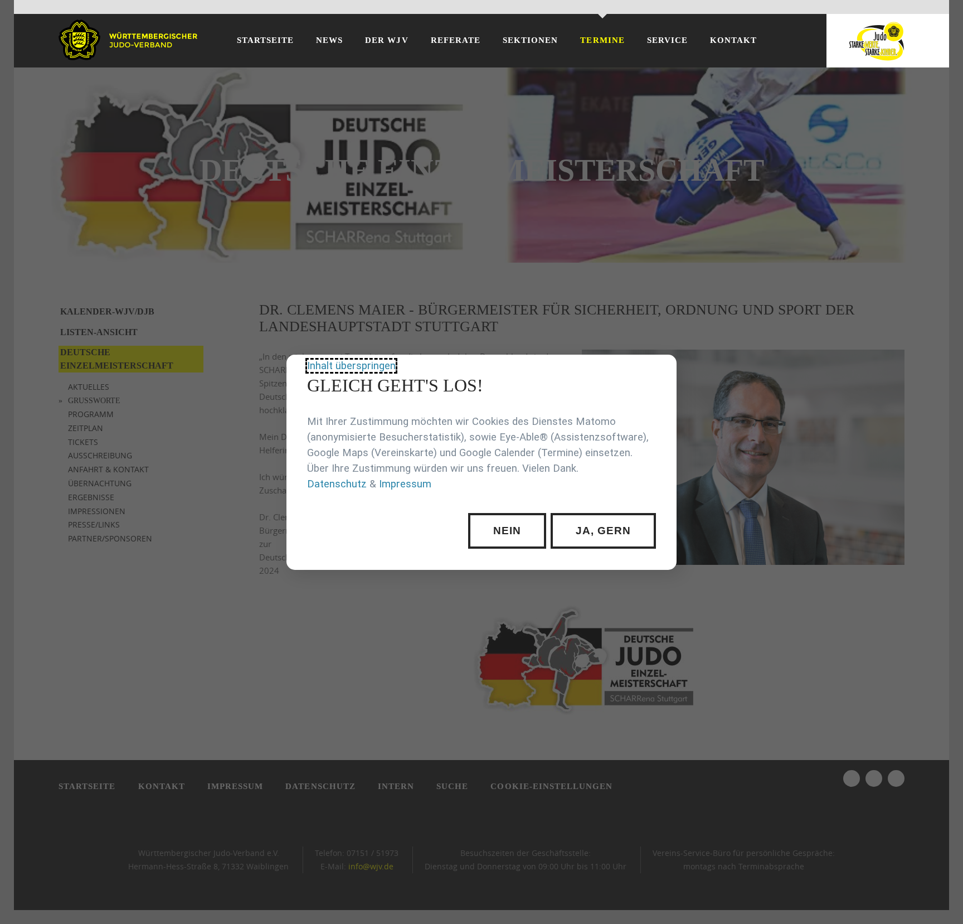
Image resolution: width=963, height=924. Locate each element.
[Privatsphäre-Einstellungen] (660, 371)
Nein (507, 530)
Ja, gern (603, 530)
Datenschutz (337, 484)
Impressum (405, 484)
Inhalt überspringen (351, 366)
